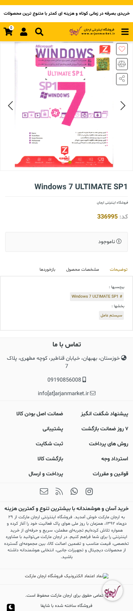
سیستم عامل (111, 315)
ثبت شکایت (49, 444)
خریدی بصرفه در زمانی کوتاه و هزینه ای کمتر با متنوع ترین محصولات (67, 14)
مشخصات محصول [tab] (82, 270)
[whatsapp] (74, 492)
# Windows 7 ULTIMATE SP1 (97, 296)
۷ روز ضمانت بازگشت (105, 429)
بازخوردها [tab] (47, 270)
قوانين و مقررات (110, 474)
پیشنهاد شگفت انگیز (104, 414)
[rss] (59, 492)
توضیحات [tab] (119, 270)
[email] (44, 492)
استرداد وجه (114, 459)
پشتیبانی (53, 429)
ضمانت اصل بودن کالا (39, 414)
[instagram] (89, 492)
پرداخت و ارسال (46, 474)
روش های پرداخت (108, 444)
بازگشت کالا (50, 459)
